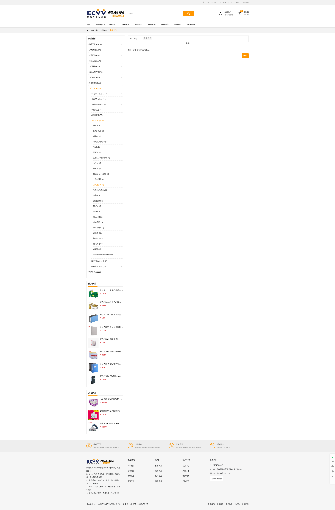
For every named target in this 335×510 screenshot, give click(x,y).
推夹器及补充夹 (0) (101, 174)
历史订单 (186, 471)
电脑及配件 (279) (95, 72)
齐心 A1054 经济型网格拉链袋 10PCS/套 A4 (118, 351)
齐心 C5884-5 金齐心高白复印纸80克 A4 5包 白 (119, 302)
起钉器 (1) (97, 249)
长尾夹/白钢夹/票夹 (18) (103, 254)
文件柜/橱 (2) (98, 179)
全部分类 (99, 24)
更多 (187, 43)
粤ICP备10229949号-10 (139, 504)
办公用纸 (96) (94, 77)
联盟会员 (158, 481)
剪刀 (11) (96, 147)
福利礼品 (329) (94, 272)
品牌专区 (178, 24)
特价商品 (158, 466)
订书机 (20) (98, 238)
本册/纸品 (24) (97, 110)
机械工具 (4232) (95, 44)
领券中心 (165, 24)
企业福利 (138, 24)
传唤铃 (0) (97, 136)
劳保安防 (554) (94, 61)
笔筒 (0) (96, 211)
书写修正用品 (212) (99, 94)
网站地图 (229, 504)
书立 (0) (96, 125)
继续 (245, 56)
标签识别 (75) (97, 115)
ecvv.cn (97, 504)
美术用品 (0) (98, 222)
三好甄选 (151, 24)
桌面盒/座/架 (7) (99, 201)
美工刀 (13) (98, 217)
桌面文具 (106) (97, 120)
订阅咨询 (186, 481)
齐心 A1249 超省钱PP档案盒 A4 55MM (116, 364)
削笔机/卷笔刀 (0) (100, 142)
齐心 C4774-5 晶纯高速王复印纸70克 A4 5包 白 (119, 290)
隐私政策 (131, 471)
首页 (88, 24)
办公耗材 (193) (94, 83)
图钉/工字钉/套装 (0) (101, 158)
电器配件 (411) (94, 55)
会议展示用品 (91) (98, 99)
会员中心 (186, 466)
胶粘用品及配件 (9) (99, 261)
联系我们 (191, 24)
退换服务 (220, 504)
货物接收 (131, 476)
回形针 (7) (97, 152)
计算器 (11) (97, 233)
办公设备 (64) (94, 66)
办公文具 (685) (94, 88)
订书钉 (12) (98, 244)
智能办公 (112, 24)
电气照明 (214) (94, 50)
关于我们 (131, 466)
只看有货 (147, 38)
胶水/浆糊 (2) (98, 228)
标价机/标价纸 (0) (100, 190)
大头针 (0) (97, 163)
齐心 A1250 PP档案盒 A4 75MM (113, 376)
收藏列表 (186, 476)
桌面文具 (103, 30)
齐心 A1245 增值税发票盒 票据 (112, 314)
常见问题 (245, 504)
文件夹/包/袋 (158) (99, 104)
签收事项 (131, 481)
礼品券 (237, 504)
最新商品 (158, 471)
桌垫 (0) (96, 195)
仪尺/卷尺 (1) (98, 131)
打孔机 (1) (97, 168)
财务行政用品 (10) (98, 266)
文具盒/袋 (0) (98, 185)
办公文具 (94, 30)
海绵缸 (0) (97, 206)
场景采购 (125, 24)
